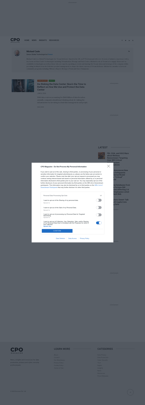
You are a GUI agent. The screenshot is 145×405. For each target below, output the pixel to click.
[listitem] (72, 195)
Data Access (72, 238)
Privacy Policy (84, 238)
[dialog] (72, 202)
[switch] (99, 200)
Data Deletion (60, 238)
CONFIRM (57, 231)
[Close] (109, 167)
